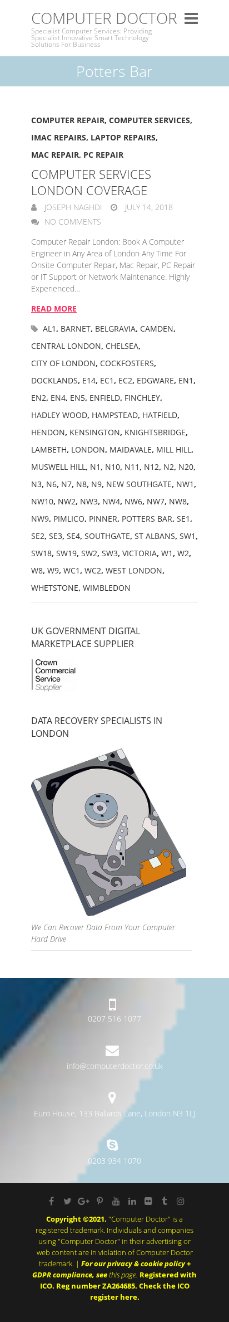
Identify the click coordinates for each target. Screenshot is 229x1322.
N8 (81, 484)
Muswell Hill (58, 466)
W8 (37, 570)
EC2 (125, 380)
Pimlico (68, 518)
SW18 (41, 553)
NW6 (133, 501)
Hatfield (159, 415)
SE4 (73, 536)
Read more (54, 308)
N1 (95, 466)
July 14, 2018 (148, 207)
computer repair (67, 120)
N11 (132, 466)
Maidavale (130, 449)
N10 (112, 466)
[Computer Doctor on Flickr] (148, 1201)
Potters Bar (147, 518)
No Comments (72, 221)
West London (134, 570)
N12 (151, 466)
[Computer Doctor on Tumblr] (164, 1201)
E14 (89, 380)
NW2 (67, 501)
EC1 (107, 380)
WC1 (71, 570)
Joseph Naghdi (72, 207)
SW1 (188, 536)
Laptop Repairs (123, 137)
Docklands (54, 380)
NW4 (111, 501)
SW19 (66, 553)
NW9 (40, 518)
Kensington (94, 432)
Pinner (103, 518)
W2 (183, 553)
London (88, 449)
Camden (156, 328)
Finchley (142, 397)
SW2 (89, 553)
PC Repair (103, 154)
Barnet (76, 328)
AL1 (49, 328)
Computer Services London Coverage (91, 182)
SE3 (55, 536)
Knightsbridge (155, 432)
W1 (167, 553)
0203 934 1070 (114, 1160)
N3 (36, 484)
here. (130, 1297)
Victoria (139, 553)
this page (122, 1275)
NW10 (42, 501)
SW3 (110, 553)
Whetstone (54, 587)
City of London (63, 363)
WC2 (92, 570)
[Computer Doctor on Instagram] (180, 1201)
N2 (168, 466)
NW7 (156, 501)
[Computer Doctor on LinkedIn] (132, 1201)
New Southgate (139, 484)
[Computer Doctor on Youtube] (116, 1201)
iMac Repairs (58, 137)
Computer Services (149, 120)
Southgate (107, 536)
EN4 (58, 397)
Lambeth (49, 449)
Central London (66, 346)
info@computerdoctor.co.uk (115, 1066)
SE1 (183, 518)
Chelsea (122, 346)
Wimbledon (107, 587)
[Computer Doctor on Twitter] (67, 1201)
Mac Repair (55, 154)
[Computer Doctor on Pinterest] (100, 1201)
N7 (66, 484)
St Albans (155, 536)
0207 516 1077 (114, 1018)
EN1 (185, 380)
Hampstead (115, 415)
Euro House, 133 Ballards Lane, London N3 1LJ (114, 1113)
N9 (96, 484)
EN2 (38, 397)
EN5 (77, 397)
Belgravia (115, 328)
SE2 (37, 536)
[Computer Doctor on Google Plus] (84, 1201)
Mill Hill (173, 449)
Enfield (104, 397)
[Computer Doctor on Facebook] (51, 1201)
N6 (51, 484)
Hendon (48, 432)
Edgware (155, 380)
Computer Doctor (104, 18)
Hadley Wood (59, 415)
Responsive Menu (191, 18)
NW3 (89, 501)
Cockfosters (127, 363)
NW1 (185, 484)
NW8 (178, 501)
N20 (185, 466)
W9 (53, 570)
